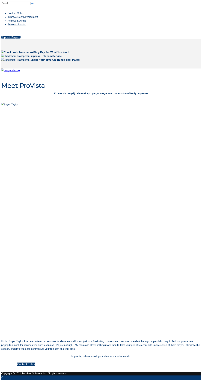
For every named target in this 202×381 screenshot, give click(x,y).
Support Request (11, 37)
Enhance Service (17, 24)
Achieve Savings (17, 20)
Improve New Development (23, 17)
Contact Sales (16, 13)
